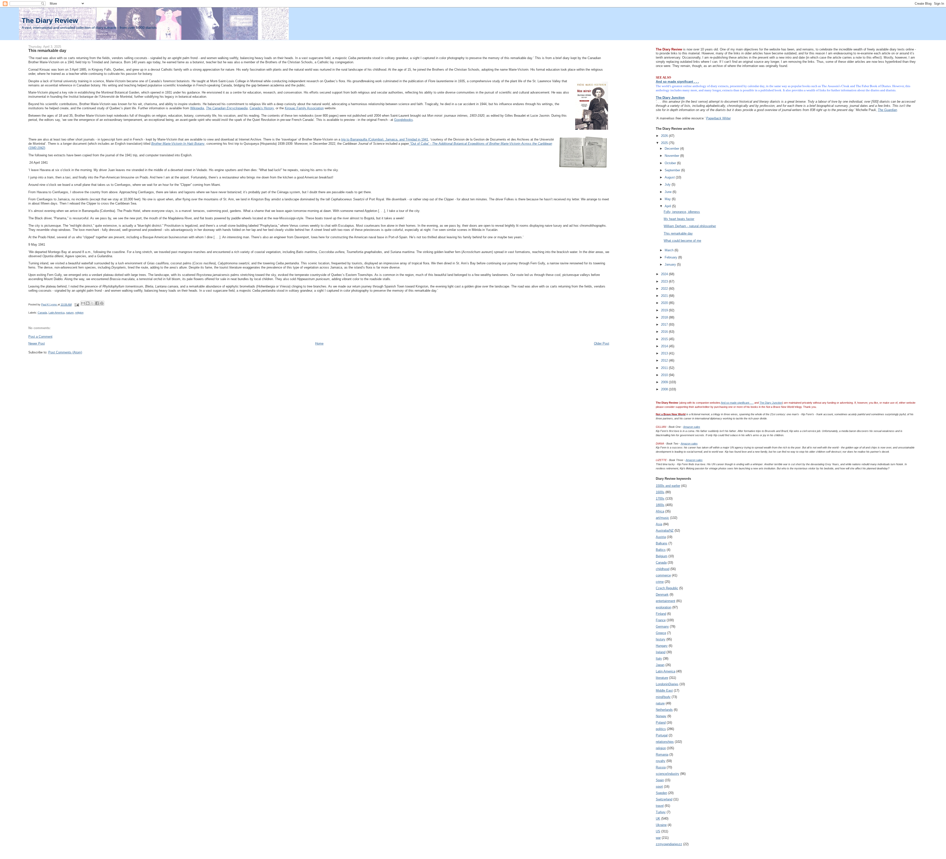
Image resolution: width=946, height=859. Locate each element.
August (670, 177)
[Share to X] (92, 303)
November (672, 156)
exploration (663, 607)
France (661, 620)
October (671, 163)
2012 (665, 360)
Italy (659, 658)
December (672, 148)
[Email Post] (76, 304)
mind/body (663, 697)
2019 (665, 310)
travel (660, 806)
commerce (663, 575)
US (658, 831)
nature (70, 312)
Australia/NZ (665, 530)
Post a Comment (40, 336)
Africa (660, 511)
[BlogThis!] (87, 303)
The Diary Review (50, 20)
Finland (661, 614)
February (671, 257)
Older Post (601, 343)
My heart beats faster (679, 219)
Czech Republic (667, 588)
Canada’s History (262, 108)
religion (79, 312)
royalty (660, 761)
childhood (662, 569)
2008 (665, 389)
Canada (42, 312)
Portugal (662, 735)
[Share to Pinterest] (101, 303)
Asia (659, 524)
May (668, 199)
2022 (665, 288)
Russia (661, 767)
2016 (665, 332)
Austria (661, 537)
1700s (660, 498)
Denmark (662, 594)
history (660, 639)
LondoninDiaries (667, 684)
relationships (665, 742)
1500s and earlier (668, 486)
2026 (665, 136)
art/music (662, 518)
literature (662, 678)
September (673, 170)
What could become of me (682, 240)
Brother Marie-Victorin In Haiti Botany (177, 143)
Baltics (661, 550)
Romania (662, 754)
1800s (660, 505)
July (668, 184)
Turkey (661, 812)
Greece (661, 633)
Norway (661, 716)
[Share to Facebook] (97, 303)
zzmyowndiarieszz (669, 844)
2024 (665, 274)
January (671, 264)
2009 (665, 382)
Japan (660, 665)
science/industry (667, 774)
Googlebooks (403, 120)
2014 (665, 346)
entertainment (665, 601)
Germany (662, 626)
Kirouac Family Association (304, 108)
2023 (665, 281)
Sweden (661, 793)
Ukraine (661, 825)
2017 (665, 324)
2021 (665, 296)
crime (660, 582)
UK (658, 818)
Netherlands (664, 710)
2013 (665, 353)
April (668, 206)
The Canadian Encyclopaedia (227, 108)
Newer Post (36, 343)
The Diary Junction (670, 97)
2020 (665, 303)
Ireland (660, 652)
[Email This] (83, 303)
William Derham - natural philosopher (690, 226)
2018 (665, 317)
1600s (660, 492)
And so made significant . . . (677, 81)
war (658, 838)
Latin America (57, 312)
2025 (665, 143)
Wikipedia (197, 108)
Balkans (661, 543)
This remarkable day (678, 233)
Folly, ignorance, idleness (682, 212)
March (670, 250)
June (669, 192)
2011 (665, 368)
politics (661, 729)
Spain (660, 780)
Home (319, 343)
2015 (665, 339)
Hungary (662, 646)
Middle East (664, 690)
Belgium (661, 556)
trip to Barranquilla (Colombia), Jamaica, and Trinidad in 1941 (384, 139)
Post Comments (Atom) (65, 352)
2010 (665, 375)
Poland (661, 722)
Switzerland (664, 799)
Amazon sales (691, 426)
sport (659, 786)
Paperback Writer (718, 118)
